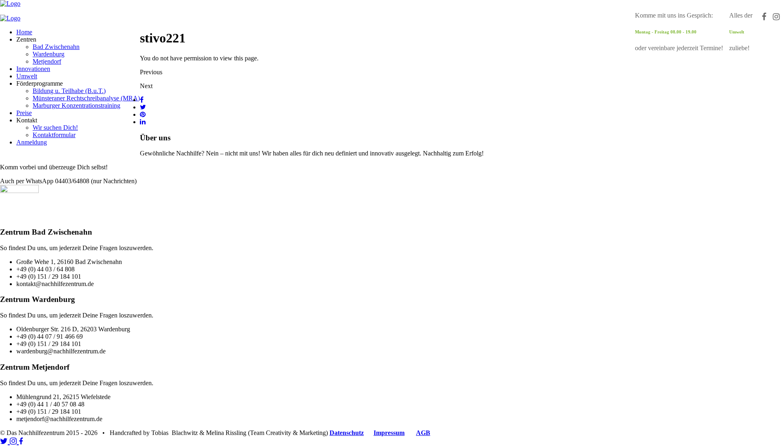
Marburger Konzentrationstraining (76, 105)
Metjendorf (47, 61)
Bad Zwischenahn (56, 46)
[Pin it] (143, 114)
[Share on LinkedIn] (143, 121)
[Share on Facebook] (142, 99)
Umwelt (26, 76)
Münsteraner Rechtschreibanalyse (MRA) (86, 98)
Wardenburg (48, 54)
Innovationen (33, 68)
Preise (24, 112)
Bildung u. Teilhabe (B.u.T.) (69, 90)
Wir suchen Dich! (55, 127)
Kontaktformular (54, 134)
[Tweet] (143, 107)
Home (24, 32)
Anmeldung (31, 142)
